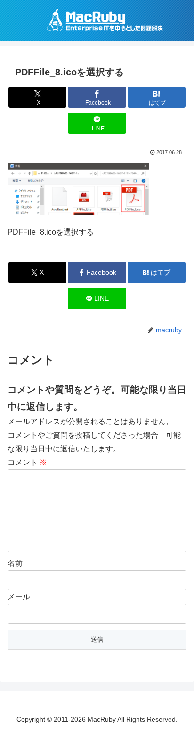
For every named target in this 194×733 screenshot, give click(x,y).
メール (19, 597)
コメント (27, 462)
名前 (15, 563)
